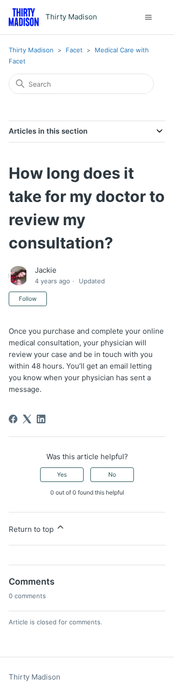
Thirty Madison (31, 50)
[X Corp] (27, 419)
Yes (62, 474)
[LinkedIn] (41, 419)
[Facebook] (13, 419)
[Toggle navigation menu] (148, 17)
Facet (74, 50)
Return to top (32, 529)
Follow (28, 298)
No (112, 474)
